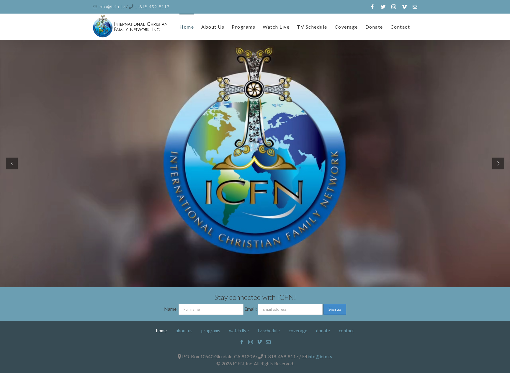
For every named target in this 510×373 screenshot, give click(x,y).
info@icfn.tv (112, 6)
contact (346, 330)
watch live (239, 330)
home (161, 330)
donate (323, 330)
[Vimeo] (259, 342)
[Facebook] (241, 342)
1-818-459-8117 (152, 6)
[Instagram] (250, 342)
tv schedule (269, 330)
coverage (298, 330)
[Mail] (268, 342)
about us (184, 330)
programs (210, 330)
